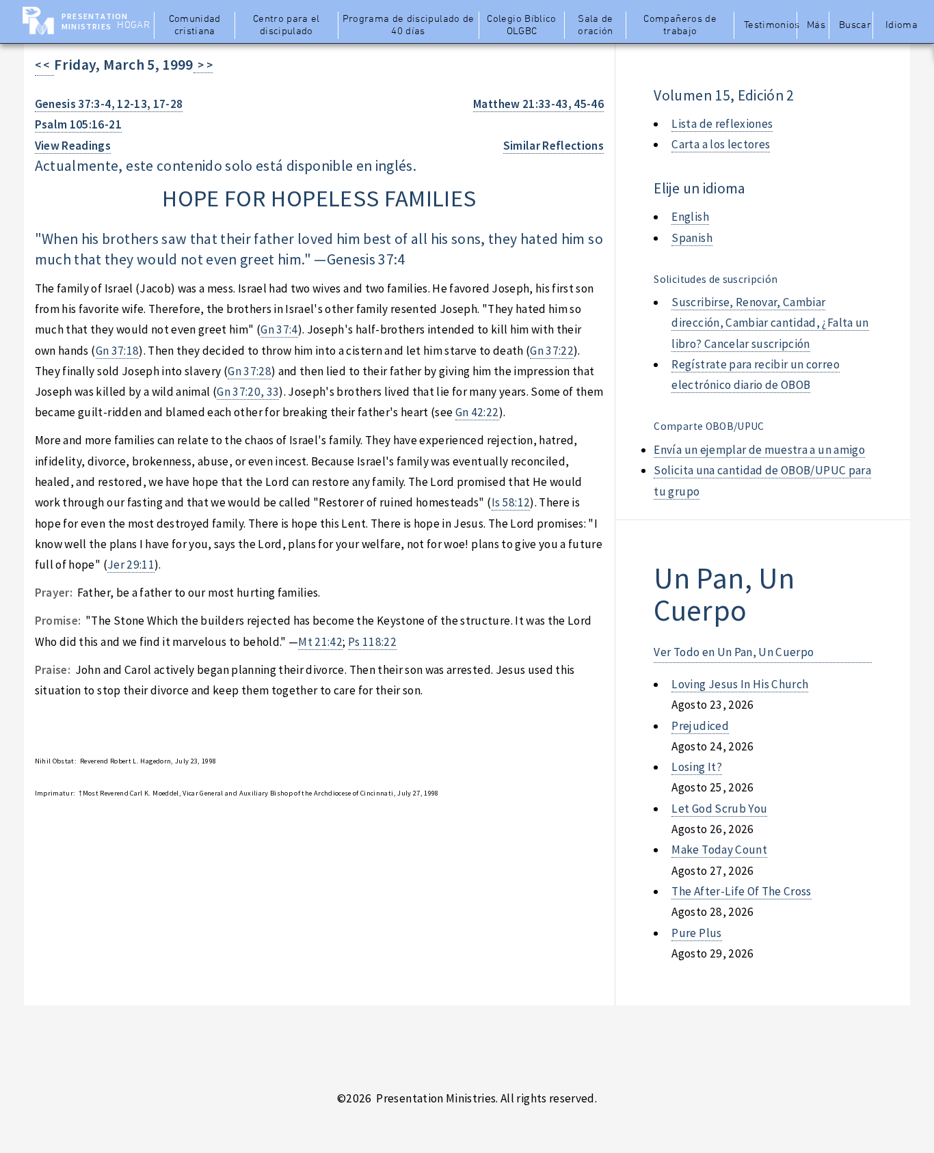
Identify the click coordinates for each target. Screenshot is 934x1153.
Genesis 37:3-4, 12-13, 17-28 (109, 103)
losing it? (696, 766)
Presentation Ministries (95, 21)
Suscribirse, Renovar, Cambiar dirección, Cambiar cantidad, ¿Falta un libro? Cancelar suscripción (769, 323)
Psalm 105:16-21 (78, 124)
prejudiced (699, 725)
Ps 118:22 (372, 641)
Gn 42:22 (477, 412)
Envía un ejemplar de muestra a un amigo (759, 449)
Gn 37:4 (279, 329)
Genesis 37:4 (366, 259)
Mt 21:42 (320, 641)
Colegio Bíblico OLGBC (521, 25)
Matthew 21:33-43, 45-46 (538, 103)
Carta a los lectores (720, 144)
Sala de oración (595, 25)
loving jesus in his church (739, 684)
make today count (719, 849)
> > (203, 64)
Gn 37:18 (117, 350)
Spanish (691, 237)
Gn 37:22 (552, 350)
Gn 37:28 (249, 371)
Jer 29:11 (131, 564)
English (689, 216)
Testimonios (769, 25)
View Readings (73, 145)
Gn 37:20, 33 (248, 391)
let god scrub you (719, 808)
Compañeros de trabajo (680, 25)
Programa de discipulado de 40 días (409, 25)
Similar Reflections (553, 145)
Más (816, 25)
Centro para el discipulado (286, 25)
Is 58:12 (511, 502)
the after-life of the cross (741, 891)
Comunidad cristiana (195, 25)
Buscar (855, 25)
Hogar (133, 25)
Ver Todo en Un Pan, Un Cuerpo (734, 652)
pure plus (696, 932)
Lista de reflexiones (722, 123)
